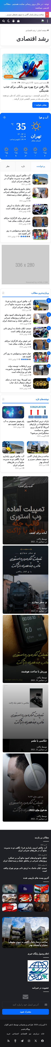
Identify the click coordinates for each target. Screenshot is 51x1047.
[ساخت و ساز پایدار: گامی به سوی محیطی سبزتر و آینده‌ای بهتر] (38, 447)
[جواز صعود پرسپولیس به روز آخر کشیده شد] (40, 234)
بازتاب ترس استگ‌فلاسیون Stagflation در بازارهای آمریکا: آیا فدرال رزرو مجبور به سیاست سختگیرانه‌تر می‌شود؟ (38, 427)
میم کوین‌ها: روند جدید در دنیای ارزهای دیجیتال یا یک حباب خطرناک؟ (18, 383)
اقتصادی (24, 1034)
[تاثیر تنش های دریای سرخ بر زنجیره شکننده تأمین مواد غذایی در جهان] (25, 907)
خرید (8, 1034)
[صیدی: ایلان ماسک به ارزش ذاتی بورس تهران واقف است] (40, 209)
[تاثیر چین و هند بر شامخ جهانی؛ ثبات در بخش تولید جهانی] (41, 888)
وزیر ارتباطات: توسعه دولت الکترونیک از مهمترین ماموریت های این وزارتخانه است (18, 369)
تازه (23, 166)
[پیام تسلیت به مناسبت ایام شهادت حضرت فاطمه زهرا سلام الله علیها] (25, 898)
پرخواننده (41, 166)
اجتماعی (15, 1034)
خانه (42, 1034)
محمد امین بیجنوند (40, 83)
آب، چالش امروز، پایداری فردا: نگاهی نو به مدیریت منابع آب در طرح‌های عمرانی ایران (17, 178)
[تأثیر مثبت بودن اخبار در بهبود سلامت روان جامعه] (9, 888)
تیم (30, 1034)
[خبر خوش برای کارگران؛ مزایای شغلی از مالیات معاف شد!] (40, 222)
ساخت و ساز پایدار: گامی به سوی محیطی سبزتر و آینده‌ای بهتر (38, 459)
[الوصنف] (40, 21)
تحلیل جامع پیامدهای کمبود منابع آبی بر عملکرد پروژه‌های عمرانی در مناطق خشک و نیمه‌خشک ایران (17, 318)
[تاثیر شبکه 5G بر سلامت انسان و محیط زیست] (25, 888)
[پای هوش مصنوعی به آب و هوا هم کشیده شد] (13, 412)
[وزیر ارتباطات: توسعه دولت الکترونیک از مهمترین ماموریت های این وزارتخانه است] (41, 370)
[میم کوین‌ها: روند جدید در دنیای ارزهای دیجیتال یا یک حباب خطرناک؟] (41, 383)
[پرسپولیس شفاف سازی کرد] (9, 907)
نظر (7, 166)
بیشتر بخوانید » (40, 105)
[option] (25, 932)
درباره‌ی (36, 1034)
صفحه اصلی (42, 30)
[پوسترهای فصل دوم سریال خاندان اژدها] (41, 907)
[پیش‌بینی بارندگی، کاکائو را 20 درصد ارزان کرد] (9, 898)
